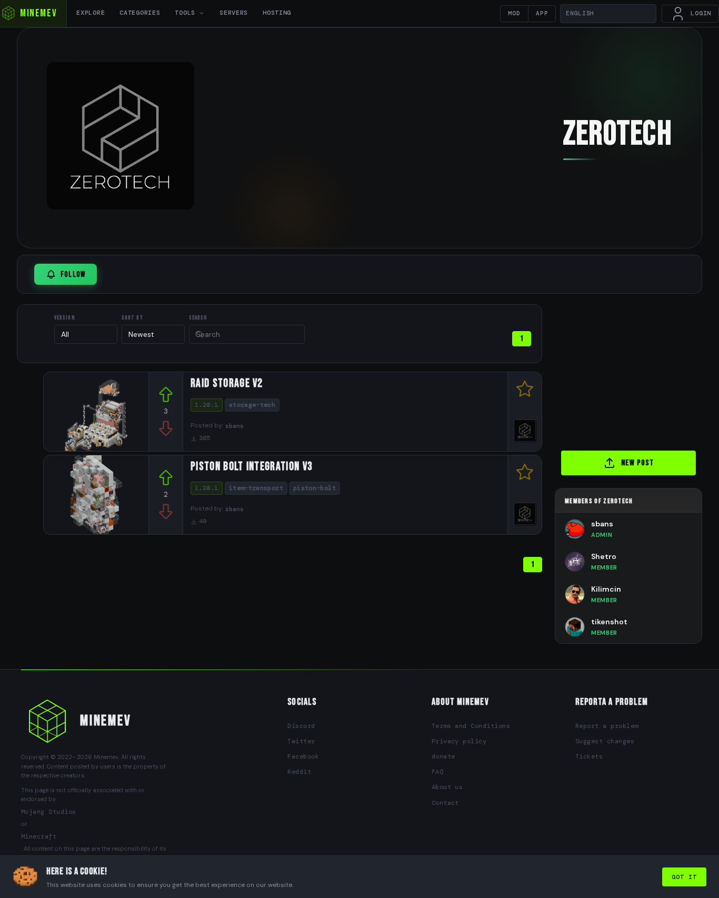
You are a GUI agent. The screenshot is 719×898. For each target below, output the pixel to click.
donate (443, 756)
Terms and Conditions (471, 726)
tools (185, 12)
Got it (684, 877)
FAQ (437, 771)
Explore (90, 12)
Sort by (132, 317)
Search (198, 317)
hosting (277, 12)
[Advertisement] (637, 370)
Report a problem (606, 726)
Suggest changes (604, 741)
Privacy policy (459, 741)
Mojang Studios (48, 811)
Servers (233, 12)
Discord (301, 726)
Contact (445, 803)
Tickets (589, 756)
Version (64, 317)
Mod (514, 13)
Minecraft (38, 836)
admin (601, 534)
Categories (139, 12)
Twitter (301, 741)
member (604, 567)
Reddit (299, 771)
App (542, 13)
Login (701, 13)
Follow (73, 275)
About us (447, 787)
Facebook (303, 756)
